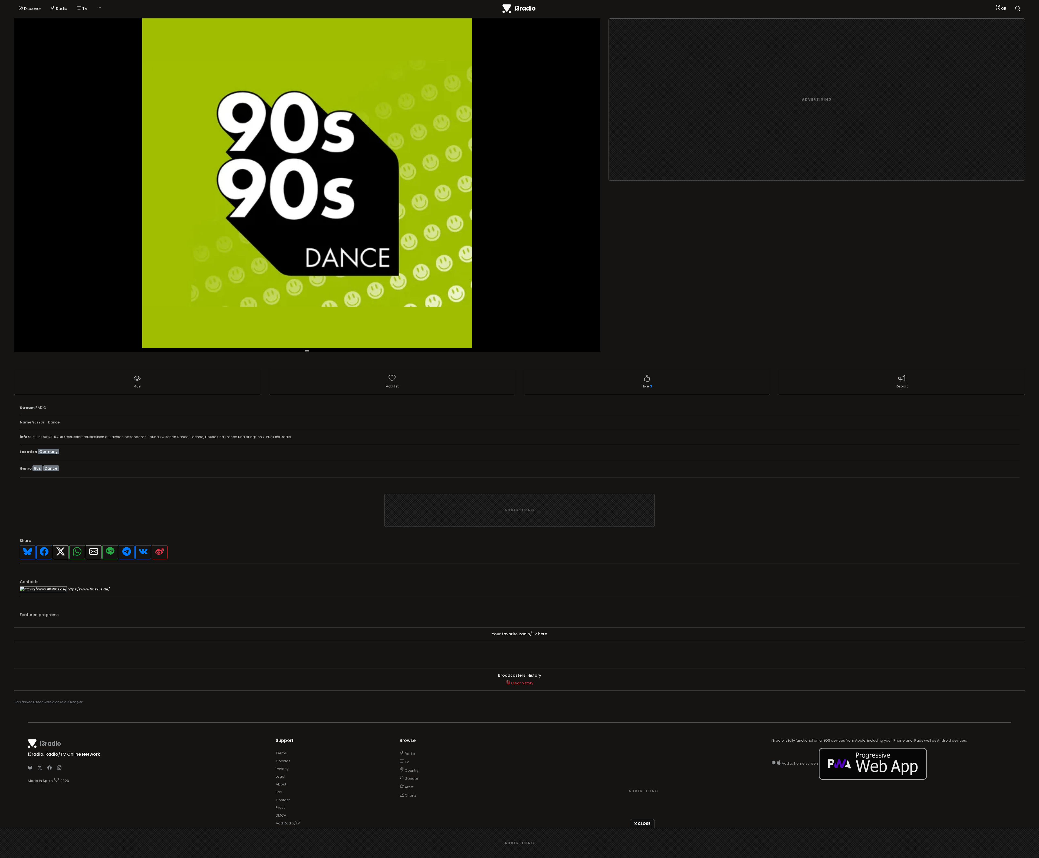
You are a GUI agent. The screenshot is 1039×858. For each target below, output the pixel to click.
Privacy (282, 768)
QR (1003, 8)
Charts (410, 795)
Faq (279, 792)
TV (84, 8)
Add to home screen (800, 763)
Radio (61, 8)
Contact (283, 800)
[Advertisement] (816, 100)
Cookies (283, 761)
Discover (32, 8)
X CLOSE (642, 823)
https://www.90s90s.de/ (88, 589)
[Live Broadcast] (307, 185)
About (281, 784)
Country (411, 770)
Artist (408, 787)
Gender (411, 778)
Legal (280, 776)
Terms (281, 753)
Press (280, 807)
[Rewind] (307, 351)
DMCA (281, 815)
